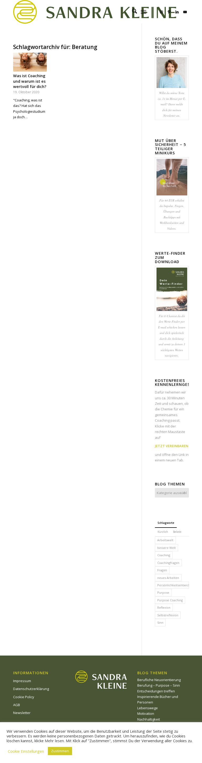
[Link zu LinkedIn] (177, 12)
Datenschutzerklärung (31, 688)
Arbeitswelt (165, 540)
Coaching (163, 555)
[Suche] (132, 12)
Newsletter (22, 712)
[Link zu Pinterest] (169, 12)
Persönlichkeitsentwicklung (173, 585)
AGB (16, 704)
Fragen (162, 570)
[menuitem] (132, 12)
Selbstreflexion (167, 615)
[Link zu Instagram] (161, 12)
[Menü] (143, 12)
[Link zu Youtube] (185, 12)
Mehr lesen (54, 740)
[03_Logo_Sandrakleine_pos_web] (94, 12)
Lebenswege (147, 708)
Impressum (22, 680)
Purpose (163, 592)
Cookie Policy (23, 697)
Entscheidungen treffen (156, 691)
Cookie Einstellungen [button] (26, 751)
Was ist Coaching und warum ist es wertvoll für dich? (29, 81)
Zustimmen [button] (60, 751)
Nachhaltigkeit (148, 719)
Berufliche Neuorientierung (159, 679)
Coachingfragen (168, 563)
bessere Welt (166, 548)
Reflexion (163, 607)
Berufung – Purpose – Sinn (158, 685)
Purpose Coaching (170, 600)
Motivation (145, 713)
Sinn (160, 622)
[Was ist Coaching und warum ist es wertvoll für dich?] (30, 62)
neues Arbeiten (168, 578)
